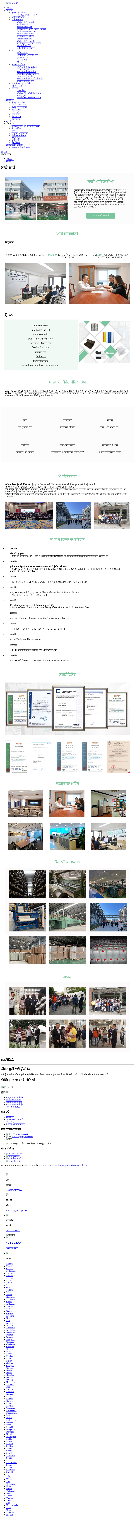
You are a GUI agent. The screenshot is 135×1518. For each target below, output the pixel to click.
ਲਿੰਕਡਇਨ (20, 1154)
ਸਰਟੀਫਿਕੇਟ (16, 109)
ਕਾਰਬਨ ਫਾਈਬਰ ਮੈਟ (25, 76)
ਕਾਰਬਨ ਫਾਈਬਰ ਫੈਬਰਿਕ (27, 67)
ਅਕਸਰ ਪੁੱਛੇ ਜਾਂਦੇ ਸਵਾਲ (21, 147)
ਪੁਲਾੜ (14, 131)
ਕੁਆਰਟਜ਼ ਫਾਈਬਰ (19, 12)
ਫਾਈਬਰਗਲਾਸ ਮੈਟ (24, 24)
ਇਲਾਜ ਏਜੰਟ (22, 95)
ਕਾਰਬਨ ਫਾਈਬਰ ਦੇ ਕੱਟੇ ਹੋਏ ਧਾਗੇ (30, 79)
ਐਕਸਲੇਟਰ (21, 90)
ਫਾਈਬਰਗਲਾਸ (17, 19)
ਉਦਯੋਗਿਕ (16, 142)
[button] (100, 216)
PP (18, 62)
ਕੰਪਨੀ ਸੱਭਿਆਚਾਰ (19, 105)
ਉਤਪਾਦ (9, 10)
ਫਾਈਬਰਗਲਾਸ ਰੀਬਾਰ (25, 36)
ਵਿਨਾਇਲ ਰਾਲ (22, 57)
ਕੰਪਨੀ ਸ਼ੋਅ (16, 112)
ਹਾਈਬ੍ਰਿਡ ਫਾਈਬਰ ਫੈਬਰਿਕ (28, 74)
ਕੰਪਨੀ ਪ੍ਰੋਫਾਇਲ (18, 102)
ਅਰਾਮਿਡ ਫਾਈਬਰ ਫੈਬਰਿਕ (22, 83)
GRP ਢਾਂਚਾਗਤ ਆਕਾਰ (26, 48)
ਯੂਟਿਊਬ (18, 1161)
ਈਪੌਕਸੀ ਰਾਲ (22, 53)
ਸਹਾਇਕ (15, 88)
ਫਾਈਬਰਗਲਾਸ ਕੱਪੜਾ (25, 34)
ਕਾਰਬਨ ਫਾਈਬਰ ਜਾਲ (25, 81)
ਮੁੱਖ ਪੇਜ (9, 8)
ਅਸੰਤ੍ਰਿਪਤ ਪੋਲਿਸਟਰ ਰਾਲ (27, 55)
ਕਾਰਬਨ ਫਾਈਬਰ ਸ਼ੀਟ (25, 69)
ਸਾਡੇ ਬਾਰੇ (10, 100)
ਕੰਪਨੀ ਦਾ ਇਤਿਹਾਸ (19, 107)
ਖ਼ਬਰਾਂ (8, 121)
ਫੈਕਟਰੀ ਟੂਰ (16, 116)
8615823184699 (13, 1230)
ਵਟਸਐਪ (19, 1158)
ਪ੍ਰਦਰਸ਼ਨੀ (16, 119)
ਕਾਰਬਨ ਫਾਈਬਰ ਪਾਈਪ (26, 71)
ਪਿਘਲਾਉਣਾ (16, 128)
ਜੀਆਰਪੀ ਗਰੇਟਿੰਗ (24, 45)
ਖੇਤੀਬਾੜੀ (15, 140)
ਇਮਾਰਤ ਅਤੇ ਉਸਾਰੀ (20, 133)
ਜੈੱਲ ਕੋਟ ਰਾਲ (22, 60)
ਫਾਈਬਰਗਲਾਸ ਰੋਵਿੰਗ (25, 22)
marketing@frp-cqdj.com (22, 1137)
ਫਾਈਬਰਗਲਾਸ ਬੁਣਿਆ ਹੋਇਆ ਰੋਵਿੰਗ (31, 29)
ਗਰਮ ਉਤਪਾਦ (47, 1165)
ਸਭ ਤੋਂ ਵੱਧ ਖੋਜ (81, 1165)
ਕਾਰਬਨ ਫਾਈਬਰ (18, 64)
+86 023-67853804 (20, 1134)
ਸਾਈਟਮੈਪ (59, 1165)
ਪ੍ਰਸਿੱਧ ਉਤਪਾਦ (18, 17)
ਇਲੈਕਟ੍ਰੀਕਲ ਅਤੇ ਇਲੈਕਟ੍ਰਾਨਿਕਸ (26, 126)
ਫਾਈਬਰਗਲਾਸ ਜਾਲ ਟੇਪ (26, 31)
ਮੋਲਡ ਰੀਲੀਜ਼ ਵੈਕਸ (19, 86)
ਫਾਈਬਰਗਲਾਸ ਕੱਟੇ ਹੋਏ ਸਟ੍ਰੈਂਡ (29, 43)
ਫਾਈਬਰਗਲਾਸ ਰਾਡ (24, 38)
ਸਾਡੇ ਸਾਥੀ (16, 114)
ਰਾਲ (13, 50)
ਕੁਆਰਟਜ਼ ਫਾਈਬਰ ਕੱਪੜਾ (27, 15)
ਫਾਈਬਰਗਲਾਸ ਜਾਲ (24, 27)
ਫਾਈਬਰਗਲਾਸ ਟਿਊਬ (25, 41)
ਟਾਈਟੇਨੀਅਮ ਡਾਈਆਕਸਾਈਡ (29, 93)
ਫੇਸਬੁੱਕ (17, 1156)
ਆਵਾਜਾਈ (16, 138)
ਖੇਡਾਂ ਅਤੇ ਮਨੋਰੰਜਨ (19, 135)
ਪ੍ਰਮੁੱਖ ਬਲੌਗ (70, 1165)
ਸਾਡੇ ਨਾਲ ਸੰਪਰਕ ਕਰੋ (14, 145)
